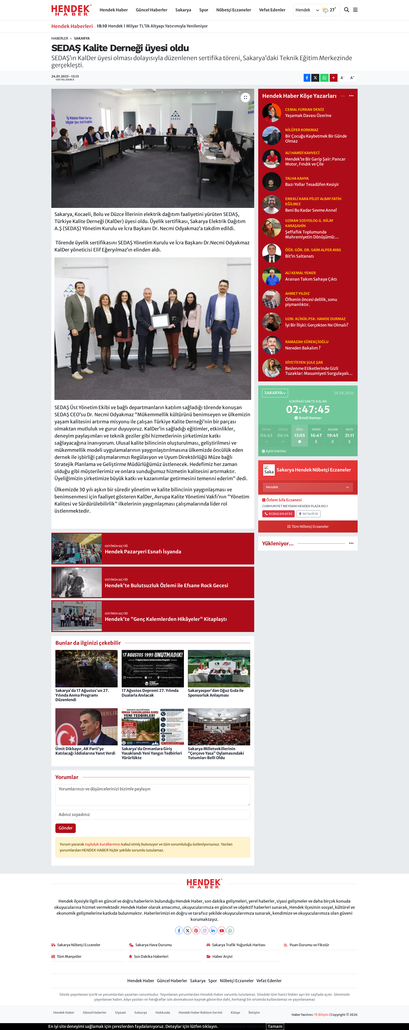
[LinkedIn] (213, 930)
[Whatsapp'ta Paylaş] (324, 78)
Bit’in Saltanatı (299, 256)
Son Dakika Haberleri (151, 956)
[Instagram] (205, 930)
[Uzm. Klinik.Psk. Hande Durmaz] (271, 321)
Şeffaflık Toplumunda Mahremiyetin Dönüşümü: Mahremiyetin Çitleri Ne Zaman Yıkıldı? (315, 235)
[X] (187, 930)
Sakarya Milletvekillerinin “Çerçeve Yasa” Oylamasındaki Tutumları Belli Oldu (216, 753)
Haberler (59, 38)
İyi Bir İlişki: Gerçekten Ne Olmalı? (316, 325)
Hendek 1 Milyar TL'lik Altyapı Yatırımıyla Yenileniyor (152, 26)
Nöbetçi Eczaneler (233, 10)
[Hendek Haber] (71, 9)
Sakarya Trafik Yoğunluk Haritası (238, 945)
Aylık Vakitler (276, 451)
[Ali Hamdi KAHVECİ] (271, 158)
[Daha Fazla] (334, 78)
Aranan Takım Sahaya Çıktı (311, 279)
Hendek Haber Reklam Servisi (200, 1013)
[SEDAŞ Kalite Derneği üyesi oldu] (152, 148)
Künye (235, 1013)
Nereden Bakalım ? (303, 348)
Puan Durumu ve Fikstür (309, 945)
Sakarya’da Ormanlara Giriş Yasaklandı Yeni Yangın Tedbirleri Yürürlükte (152, 753)
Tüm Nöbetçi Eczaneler (310, 526)
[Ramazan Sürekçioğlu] (271, 344)
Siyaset (120, 1013)
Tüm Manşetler (69, 956)
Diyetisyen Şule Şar (304, 362)
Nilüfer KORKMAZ (301, 130)
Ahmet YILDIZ (297, 293)
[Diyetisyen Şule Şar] (271, 367)
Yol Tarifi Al (310, 513)
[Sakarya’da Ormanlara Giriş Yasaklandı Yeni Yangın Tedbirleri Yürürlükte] (153, 726)
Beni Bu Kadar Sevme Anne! (311, 210)
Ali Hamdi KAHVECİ (302, 153)
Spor (203, 10)
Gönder (66, 828)
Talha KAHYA (297, 178)
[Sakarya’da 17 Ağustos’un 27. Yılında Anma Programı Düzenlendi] (86, 668)
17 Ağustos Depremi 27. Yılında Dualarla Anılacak (150, 692)
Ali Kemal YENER (300, 273)
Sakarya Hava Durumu (153, 945)
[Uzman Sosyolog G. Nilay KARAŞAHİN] (271, 227)
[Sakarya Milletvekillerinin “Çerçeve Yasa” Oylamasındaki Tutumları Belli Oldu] (219, 726)
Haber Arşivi (222, 956)
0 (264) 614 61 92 (280, 513)
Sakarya (183, 10)
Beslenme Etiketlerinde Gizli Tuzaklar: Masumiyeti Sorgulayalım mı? (318, 371)
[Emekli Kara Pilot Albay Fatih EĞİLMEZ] (271, 204)
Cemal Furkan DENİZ (304, 109)
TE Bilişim (321, 1015)
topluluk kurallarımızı (103, 844)
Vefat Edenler (272, 10)
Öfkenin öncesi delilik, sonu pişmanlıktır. (311, 302)
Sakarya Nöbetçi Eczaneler (78, 945)
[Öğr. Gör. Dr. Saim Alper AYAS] (271, 252)
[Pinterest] (196, 930)
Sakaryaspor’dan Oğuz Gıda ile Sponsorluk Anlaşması (216, 692)
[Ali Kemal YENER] (271, 275)
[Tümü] (351, 96)
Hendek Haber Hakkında (242, 1026)
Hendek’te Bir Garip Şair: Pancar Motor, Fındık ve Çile (315, 162)
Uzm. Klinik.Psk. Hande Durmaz (315, 319)
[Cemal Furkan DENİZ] (271, 112)
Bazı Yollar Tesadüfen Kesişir (312, 184)
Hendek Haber (114, 10)
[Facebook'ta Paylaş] (307, 78)
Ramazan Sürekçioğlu (307, 342)
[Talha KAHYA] (271, 181)
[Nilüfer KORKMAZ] (271, 135)
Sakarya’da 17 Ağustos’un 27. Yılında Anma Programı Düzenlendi (82, 695)
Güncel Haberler (151, 10)
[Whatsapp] (230, 930)
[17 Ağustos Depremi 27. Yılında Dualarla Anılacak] (153, 668)
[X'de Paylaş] (315, 78)
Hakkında (163, 1013)
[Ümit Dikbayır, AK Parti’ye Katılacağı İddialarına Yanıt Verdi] (86, 726)
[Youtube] (222, 930)
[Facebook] (179, 930)
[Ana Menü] (353, 10)
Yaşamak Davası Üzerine (308, 115)
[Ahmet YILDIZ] (271, 298)
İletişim (254, 1013)
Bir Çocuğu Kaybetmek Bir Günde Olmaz (316, 139)
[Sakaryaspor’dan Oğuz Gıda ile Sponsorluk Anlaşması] (219, 668)
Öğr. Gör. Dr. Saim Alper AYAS (313, 250)
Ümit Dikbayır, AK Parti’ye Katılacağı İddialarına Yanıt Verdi (85, 751)
